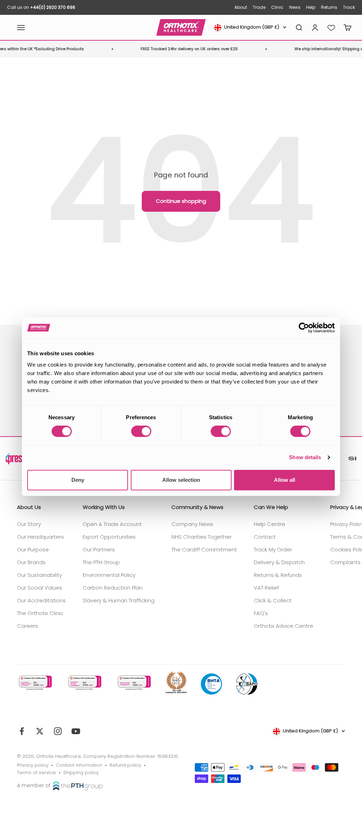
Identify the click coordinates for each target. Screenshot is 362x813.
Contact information (79, 765)
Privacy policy (32, 765)
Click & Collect (273, 600)
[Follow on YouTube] (76, 731)
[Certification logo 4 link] (176, 683)
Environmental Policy (109, 575)
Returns (329, 7)
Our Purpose (33, 549)
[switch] (141, 431)
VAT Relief (266, 587)
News (294, 7)
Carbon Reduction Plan (112, 587)
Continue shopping (181, 201)
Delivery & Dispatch (279, 562)
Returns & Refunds (278, 575)
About (240, 7)
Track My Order (273, 549)
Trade (259, 7)
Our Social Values (39, 587)
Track (349, 7)
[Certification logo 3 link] (133, 682)
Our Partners (99, 549)
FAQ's (261, 613)
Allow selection (181, 480)
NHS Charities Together (201, 536)
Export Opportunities (109, 536)
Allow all (284, 480)
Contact (265, 536)
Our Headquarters (40, 536)
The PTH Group (101, 562)
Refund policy (125, 765)
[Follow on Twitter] (40, 731)
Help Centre (269, 524)
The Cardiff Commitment (204, 549)
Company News (192, 524)
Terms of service (36, 772)
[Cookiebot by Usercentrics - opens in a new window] (304, 327)
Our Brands (31, 562)
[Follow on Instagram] (58, 731)
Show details (305, 457)
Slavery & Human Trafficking (118, 600)
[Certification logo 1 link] (34, 682)
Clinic (277, 7)
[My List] (331, 27)
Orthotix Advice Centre (283, 626)
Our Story (29, 524)
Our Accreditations (41, 600)
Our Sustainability (39, 575)
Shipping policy (81, 772)
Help (310, 7)
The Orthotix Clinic (40, 613)
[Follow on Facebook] (22, 731)
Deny (77, 480)
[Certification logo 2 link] (84, 682)
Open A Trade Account (112, 524)
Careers (27, 626)
